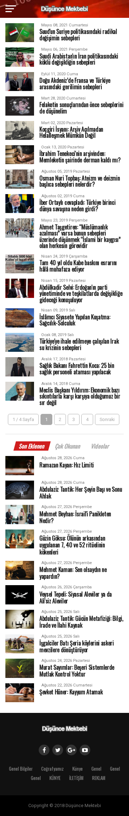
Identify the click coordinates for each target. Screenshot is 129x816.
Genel (96, 768)
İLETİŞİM (76, 778)
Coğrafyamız (52, 768)
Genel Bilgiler (21, 768)
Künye (77, 768)
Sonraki (107, 419)
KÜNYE (55, 778)
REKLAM (98, 778)
